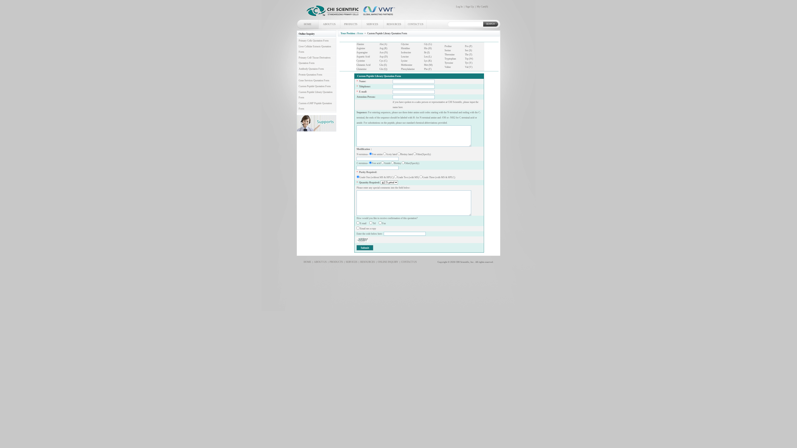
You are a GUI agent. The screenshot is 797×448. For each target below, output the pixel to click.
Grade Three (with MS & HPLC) (438, 177)
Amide (387, 163)
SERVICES (372, 24)
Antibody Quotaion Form (311, 68)
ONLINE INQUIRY (387, 262)
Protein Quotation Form (310, 74)
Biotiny (398, 163)
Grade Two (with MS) (408, 177)
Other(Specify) (423, 154)
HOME (307, 24)
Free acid (376, 163)
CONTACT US (415, 24)
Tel (375, 223)
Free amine (377, 154)
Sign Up (470, 6)
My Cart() (482, 6)
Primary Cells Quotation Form (314, 40)
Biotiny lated (406, 154)
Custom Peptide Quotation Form (315, 86)
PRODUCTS (350, 24)
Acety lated (392, 154)
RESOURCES (394, 24)
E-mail (364, 223)
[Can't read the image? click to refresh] (362, 240)
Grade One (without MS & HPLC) (376, 177)
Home (360, 33)
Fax (384, 223)
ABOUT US (329, 24)
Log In (459, 6)
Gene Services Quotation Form (314, 80)
